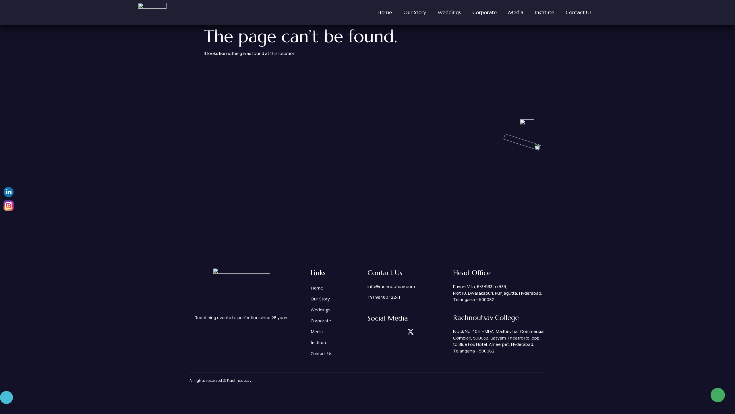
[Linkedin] (380, 332)
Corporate (484, 12)
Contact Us (578, 12)
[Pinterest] (400, 332)
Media (515, 12)
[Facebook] (390, 332)
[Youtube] (420, 332)
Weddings (449, 12)
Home (385, 12)
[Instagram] (370, 332)
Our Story (414, 12)
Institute (544, 12)
